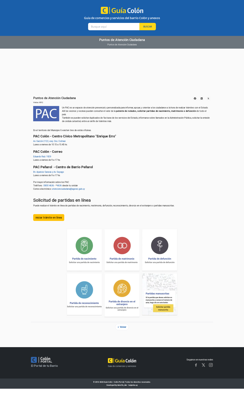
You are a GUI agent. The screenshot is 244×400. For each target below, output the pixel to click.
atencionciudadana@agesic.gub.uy (68, 189)
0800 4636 (48, 185)
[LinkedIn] (201, 98)
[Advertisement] (122, 72)
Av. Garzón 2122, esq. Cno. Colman (49, 141)
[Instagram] (211, 365)
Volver (123, 327)
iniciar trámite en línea (49, 217)
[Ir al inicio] (122, 11)
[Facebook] (195, 98)
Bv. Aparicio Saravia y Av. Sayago (48, 172)
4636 (59, 185)
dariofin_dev (122, 385)
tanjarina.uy (133, 385)
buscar (147, 26)
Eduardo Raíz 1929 (42, 156)
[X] (203, 365)
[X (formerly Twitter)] (208, 98)
